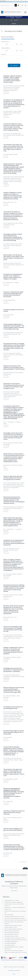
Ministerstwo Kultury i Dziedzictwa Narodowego (14, 918)
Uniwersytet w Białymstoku (10, 943)
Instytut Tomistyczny (8, 914)
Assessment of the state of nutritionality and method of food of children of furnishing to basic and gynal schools (13, 386)
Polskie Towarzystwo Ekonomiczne (11, 930)
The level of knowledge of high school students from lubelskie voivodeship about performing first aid (12, 629)
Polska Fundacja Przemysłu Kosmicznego (13, 929)
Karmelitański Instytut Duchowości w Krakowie (14, 916)
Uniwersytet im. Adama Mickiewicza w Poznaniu (14, 938)
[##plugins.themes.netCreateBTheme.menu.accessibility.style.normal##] (18, 5)
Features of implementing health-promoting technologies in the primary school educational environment (13, 294)
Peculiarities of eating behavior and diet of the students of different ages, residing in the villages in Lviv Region (13, 276)
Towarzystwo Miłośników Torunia (11, 934)
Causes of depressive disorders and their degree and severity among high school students (13, 477)
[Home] (11, 12)
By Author (3, 54)
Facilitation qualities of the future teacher (13, 310)
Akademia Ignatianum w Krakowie (11, 900)
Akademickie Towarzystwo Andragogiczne (13, 902)
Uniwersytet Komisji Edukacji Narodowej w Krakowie (15, 939)
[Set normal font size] (25, 5)
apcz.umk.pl (14, 890)
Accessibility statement (14, 970)
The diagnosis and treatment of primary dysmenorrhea (13, 707)
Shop (14, 974)
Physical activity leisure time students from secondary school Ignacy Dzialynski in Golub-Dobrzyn (14, 367)
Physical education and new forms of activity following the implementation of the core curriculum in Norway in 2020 (13, 690)
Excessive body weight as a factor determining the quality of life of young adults (13, 732)
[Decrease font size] (22, 5)
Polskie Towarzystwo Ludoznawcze (11, 932)
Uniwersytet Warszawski (9, 945)
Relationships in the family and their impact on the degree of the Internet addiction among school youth (13, 257)
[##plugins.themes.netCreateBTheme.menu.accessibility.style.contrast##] (16, 5)
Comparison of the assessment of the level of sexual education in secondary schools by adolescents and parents (13, 542)
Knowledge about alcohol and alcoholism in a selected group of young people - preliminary (13, 669)
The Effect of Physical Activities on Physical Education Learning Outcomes (13, 812)
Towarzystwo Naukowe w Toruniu (11, 936)
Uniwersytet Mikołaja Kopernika (11, 941)
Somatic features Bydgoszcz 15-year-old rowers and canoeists (13, 829)
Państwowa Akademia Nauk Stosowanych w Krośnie (15, 920)
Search (15, 65)
